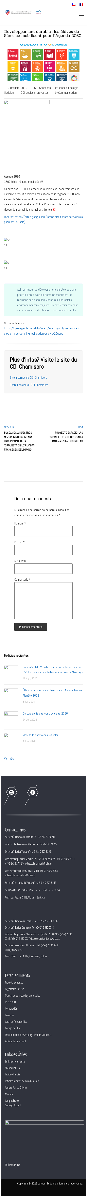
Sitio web (20, 561)
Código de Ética (12, 1028)
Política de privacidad (15, 1041)
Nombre (20, 523)
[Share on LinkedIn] (80, 465)
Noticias (9, 93)
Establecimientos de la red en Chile (22, 1081)
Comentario (22, 579)
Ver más (9, 758)
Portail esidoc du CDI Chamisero (29, 385)
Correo (19, 542)
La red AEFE (10, 1002)
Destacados (60, 88)
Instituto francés (12, 1074)
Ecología (73, 88)
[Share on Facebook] (67, 465)
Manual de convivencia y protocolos (22, 995)
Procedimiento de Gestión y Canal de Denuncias (28, 1035)
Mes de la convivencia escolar (40, 735)
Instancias (9, 1015)
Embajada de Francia (15, 1061)
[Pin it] (76, 465)
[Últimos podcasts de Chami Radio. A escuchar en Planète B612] (11, 695)
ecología (31, 93)
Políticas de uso (12, 1165)
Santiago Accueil (13, 1105)
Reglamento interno (14, 989)
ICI (54, 209)
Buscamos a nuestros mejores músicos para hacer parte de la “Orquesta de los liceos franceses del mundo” (19, 441)
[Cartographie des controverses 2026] (11, 718)
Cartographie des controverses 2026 (45, 713)
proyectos (43, 93)
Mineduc (9, 1094)
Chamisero (45, 88)
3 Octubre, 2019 (17, 88)
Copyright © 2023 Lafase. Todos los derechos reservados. (50, 1183)
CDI (36, 88)
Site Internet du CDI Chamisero (28, 377)
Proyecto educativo (14, 982)
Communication (67, 93)
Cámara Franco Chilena (16, 1087)
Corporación (11, 1008)
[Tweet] (71, 465)
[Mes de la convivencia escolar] (11, 740)
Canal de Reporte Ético (16, 1022)
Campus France (12, 1100)
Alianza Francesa (12, 1068)
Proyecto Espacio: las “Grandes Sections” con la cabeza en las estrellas (66, 437)
